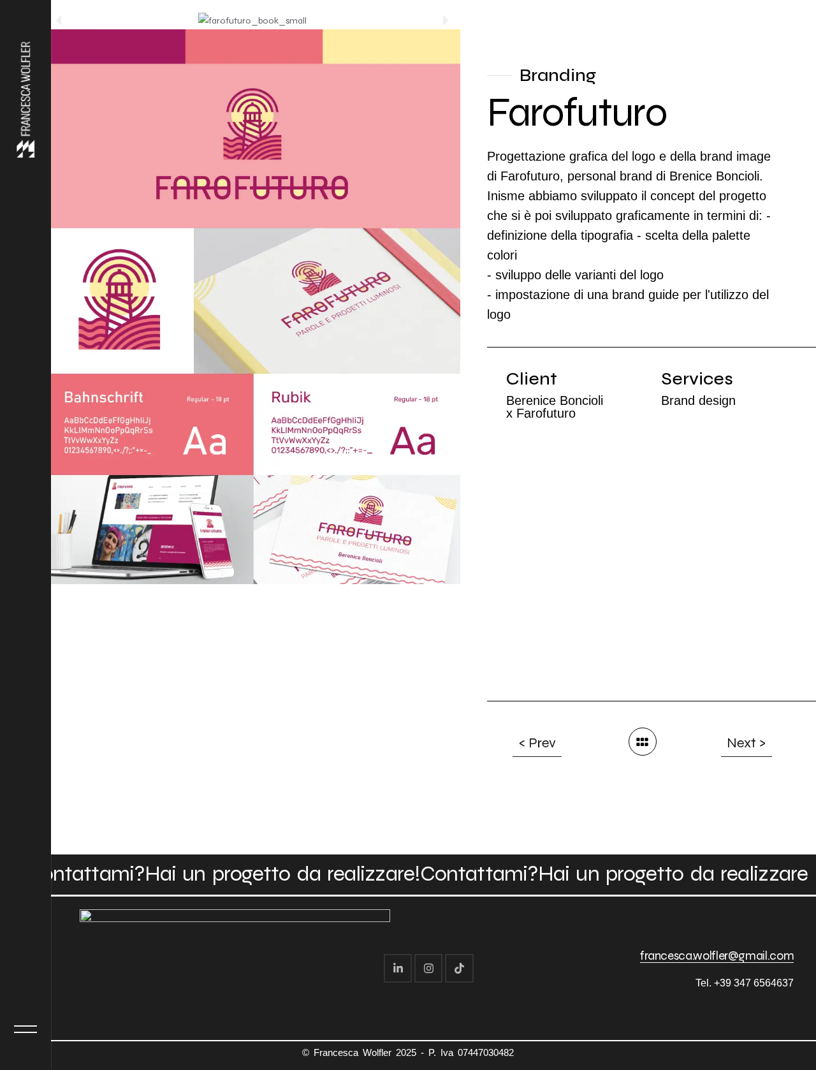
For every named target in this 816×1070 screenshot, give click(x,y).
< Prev (537, 743)
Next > (746, 743)
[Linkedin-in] (398, 968)
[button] (58, 21)
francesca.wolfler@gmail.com (717, 955)
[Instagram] (428, 968)
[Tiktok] (459, 968)
